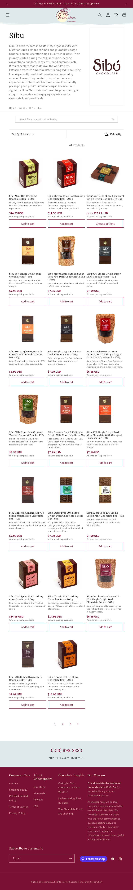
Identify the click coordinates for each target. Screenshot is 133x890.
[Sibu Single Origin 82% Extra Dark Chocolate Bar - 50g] (66, 328)
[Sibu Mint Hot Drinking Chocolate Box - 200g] (28, 173)
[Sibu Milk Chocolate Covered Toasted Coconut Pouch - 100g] (28, 409)
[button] (8, 15)
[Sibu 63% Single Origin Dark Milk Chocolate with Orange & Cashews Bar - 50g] (105, 409)
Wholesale (40, 793)
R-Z (31, 107)
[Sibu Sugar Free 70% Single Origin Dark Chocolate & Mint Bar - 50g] (66, 490)
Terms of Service (18, 806)
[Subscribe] (70, 858)
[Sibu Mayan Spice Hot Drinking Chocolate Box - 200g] (66, 173)
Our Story (39, 786)
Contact (13, 783)
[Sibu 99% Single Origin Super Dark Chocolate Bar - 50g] (105, 251)
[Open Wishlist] (116, 15)
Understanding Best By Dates (69, 800)
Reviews (38, 799)
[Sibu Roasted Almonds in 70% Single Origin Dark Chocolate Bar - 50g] (28, 490)
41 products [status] (77, 145)
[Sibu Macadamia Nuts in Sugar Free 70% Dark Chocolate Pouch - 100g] (66, 251)
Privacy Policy (17, 813)
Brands (23, 107)
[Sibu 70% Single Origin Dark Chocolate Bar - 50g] (28, 654)
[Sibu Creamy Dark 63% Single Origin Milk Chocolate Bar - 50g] (66, 409)
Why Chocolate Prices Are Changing (70, 811)
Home (12, 107)
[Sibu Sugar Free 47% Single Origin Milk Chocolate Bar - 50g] (105, 490)
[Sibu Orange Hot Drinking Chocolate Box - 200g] (66, 654)
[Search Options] (114, 119)
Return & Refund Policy (18, 798)
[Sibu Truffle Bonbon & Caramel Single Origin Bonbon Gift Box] (105, 173)
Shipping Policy (18, 789)
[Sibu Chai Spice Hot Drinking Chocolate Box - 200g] (28, 573)
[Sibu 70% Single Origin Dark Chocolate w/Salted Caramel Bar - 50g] (28, 328)
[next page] (77, 724)
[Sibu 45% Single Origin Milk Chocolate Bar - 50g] (28, 251)
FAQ (36, 806)
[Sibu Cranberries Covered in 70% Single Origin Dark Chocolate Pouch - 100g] (105, 573)
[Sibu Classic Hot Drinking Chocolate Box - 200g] (66, 573)
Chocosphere (45, 881)
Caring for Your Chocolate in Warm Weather (69, 787)
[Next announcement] (126, 4)
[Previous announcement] (7, 4)
